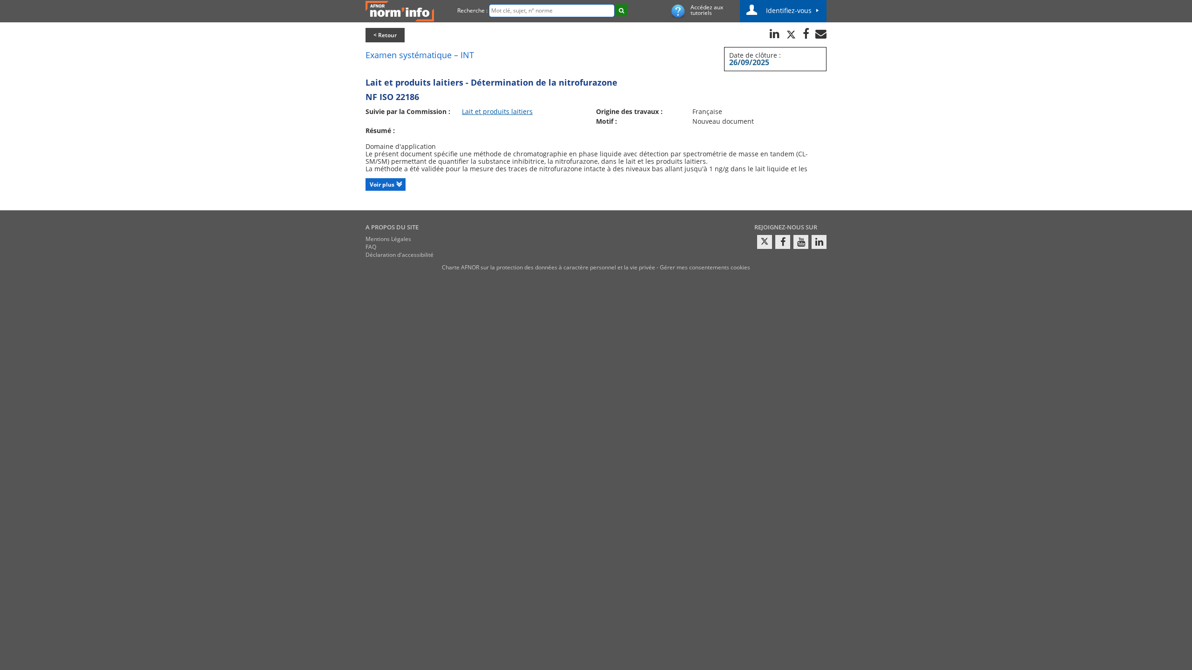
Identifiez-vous (789, 10)
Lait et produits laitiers (497, 111)
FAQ (371, 247)
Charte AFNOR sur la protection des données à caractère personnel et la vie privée (548, 267)
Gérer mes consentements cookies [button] (705, 267)
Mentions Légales (388, 239)
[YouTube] (800, 242)
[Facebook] (782, 242)
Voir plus (382, 184)
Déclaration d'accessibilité (399, 255)
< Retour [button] (385, 35)
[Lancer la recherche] (621, 10)
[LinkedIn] (819, 242)
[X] (764, 242)
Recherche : (472, 10)
